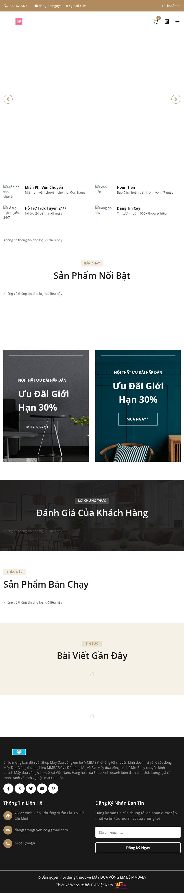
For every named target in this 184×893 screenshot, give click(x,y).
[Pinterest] (53, 788)
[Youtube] (42, 788)
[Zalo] (20, 788)
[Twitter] (31, 788)
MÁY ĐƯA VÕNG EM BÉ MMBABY (119, 877)
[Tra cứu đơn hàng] (167, 21)
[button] (175, 99)
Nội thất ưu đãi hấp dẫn (42, 380)
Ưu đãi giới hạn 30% (43, 400)
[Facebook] (8, 788)
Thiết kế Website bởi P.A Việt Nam (84, 885)
